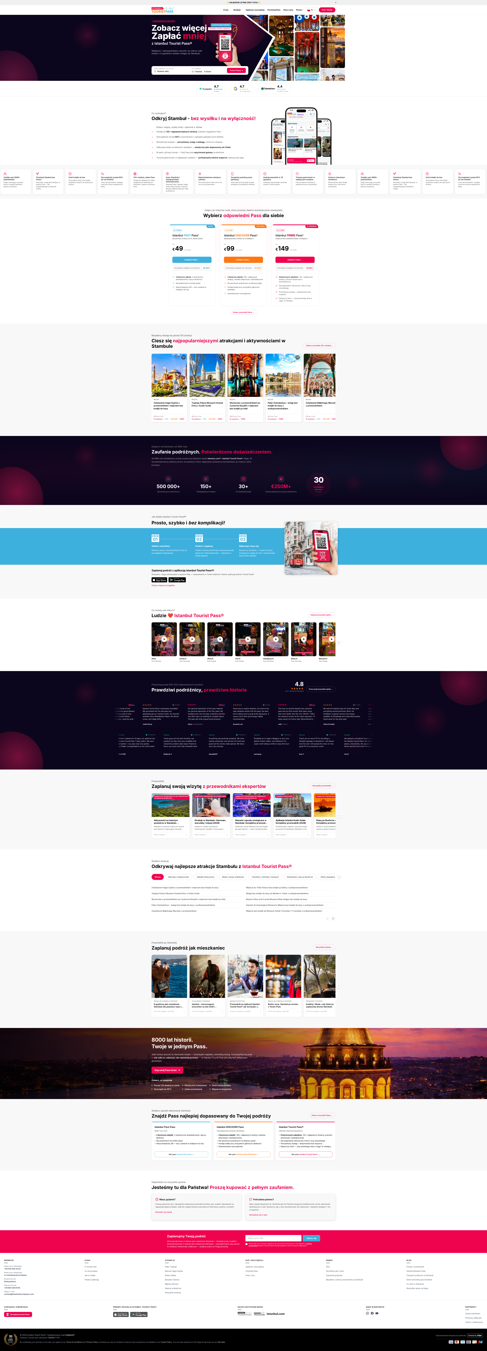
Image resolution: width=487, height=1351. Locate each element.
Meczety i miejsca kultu (178, 877)
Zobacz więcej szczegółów (163, 585)
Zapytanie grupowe (334, 1275)
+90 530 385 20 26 (12, 1269)
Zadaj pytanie (10, 1281)
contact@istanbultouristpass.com (19, 1294)
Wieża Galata (170, 1275)
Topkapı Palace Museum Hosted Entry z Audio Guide (175, 893)
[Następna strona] (333, 918)
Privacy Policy (92, 1342)
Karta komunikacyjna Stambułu (419, 1280)
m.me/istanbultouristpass (15, 1275)
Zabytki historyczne (205, 877)
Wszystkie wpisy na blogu (417, 1288)
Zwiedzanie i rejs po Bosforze (300, 877)
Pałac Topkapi (171, 1267)
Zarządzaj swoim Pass (20, 1314)
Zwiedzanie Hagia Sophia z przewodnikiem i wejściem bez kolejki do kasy (185, 887)
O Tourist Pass (91, 1267)
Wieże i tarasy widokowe (233, 877)
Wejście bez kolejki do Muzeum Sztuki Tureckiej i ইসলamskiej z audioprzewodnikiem (284, 911)
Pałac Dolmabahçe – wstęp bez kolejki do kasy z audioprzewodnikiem (183, 905)
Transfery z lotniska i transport (265, 877)
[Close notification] (335, 2)
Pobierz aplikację (92, 1280)
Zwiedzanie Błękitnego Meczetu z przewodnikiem (174, 911)
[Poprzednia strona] (327, 918)
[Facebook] (372, 1313)
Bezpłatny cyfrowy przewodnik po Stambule (344, 1280)
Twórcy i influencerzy (474, 1322)
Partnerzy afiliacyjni (473, 1318)
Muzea (158, 877)
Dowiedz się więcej (163, 1212)
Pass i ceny (250, 1275)
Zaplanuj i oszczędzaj (255, 1267)
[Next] (338, 388)
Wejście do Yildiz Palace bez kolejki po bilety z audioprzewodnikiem (277, 887)
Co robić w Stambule (415, 1284)
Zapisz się (311, 1238)
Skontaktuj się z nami (258, 1215)
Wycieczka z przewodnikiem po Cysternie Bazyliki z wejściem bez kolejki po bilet (188, 899)
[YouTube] (377, 1313)
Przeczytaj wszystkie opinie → (321, 689)
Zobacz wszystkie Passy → (243, 312)
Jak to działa (90, 1275)
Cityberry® (69, 1335)
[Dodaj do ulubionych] (183, 357)
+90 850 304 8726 (12, 1288)
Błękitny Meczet (171, 1284)
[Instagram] (367, 1313)
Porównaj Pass (252, 1271)
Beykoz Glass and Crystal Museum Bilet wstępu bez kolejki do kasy (276, 899)
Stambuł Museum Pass (415, 1271)
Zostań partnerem (472, 1313)
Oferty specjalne (328, 877)
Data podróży (164, 68)
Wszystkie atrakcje (173, 1292)
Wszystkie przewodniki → (322, 786)
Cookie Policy (166, 1342)
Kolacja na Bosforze (173, 1288)
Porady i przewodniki (415, 1267)
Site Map (221, 1342)
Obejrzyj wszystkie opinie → (322, 615)
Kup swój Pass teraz (166, 1070)
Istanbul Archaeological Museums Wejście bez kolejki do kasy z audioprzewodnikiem (285, 905)
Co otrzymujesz (91, 1271)
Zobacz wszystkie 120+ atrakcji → (319, 345)
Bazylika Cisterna (172, 1280)
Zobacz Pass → (192, 260)
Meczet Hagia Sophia (174, 1271)
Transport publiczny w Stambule (419, 1275)
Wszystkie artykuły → (324, 947)
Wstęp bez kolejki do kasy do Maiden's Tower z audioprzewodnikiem (277, 893)
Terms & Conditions (74, 1342)
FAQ (328, 1267)
